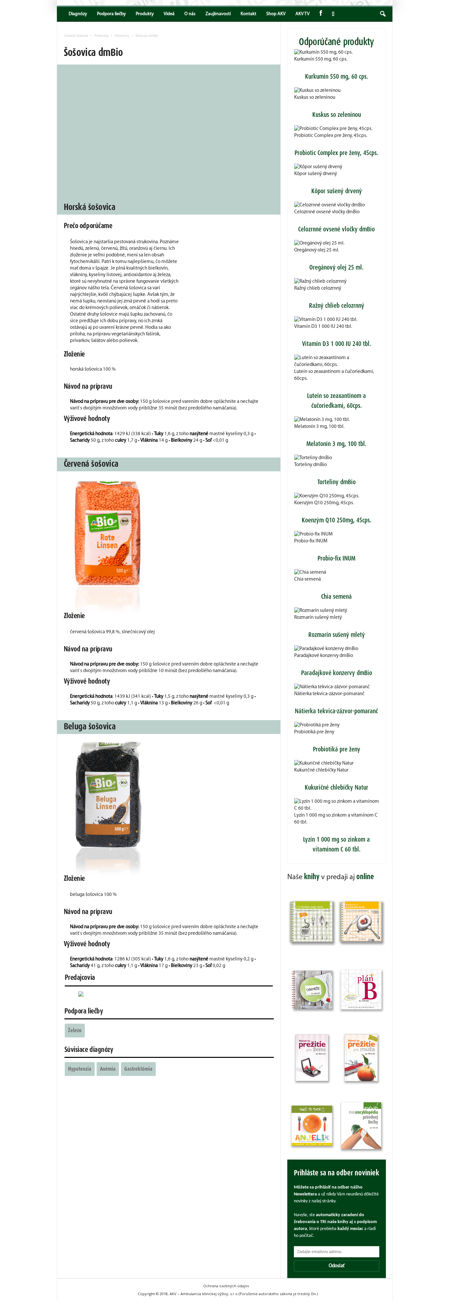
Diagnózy (78, 14)
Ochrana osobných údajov (226, 1285)
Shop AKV (276, 14)
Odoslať (336, 1266)
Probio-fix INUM (310, 541)
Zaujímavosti (218, 14)
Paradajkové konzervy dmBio (323, 655)
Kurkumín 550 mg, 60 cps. (320, 59)
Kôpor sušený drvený (315, 173)
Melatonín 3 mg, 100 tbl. (319, 426)
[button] (382, 14)
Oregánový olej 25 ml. (316, 250)
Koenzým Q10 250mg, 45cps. (324, 503)
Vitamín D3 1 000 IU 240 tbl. (323, 326)
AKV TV (302, 14)
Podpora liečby (111, 14)
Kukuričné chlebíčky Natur (321, 770)
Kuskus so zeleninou (314, 97)
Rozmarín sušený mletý (318, 617)
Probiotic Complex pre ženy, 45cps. (330, 135)
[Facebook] (321, 14)
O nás (190, 14)
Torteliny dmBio (310, 464)
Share (332, 14)
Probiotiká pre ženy (314, 732)
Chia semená (307, 579)
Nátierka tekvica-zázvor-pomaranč (329, 694)
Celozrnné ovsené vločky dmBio (327, 212)
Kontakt (248, 14)
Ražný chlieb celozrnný (317, 288)
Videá (169, 14)
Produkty (145, 14)
